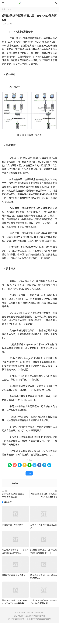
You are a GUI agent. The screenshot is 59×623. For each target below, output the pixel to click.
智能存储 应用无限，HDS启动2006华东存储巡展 (44, 495)
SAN (29, 473)
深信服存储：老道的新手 (12, 525)
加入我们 (33, 616)
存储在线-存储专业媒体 (29, 3)
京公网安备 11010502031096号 (39, 619)
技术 (3, 9)
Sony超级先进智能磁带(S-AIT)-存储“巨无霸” (13, 495)
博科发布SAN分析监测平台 (13, 575)
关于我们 (17, 616)
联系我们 (41, 616)
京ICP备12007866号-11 (17, 619)
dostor (15, 483)
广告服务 (25, 616)
